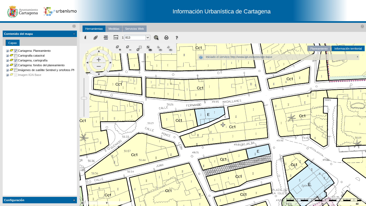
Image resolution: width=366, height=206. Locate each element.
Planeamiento (319, 48)
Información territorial (348, 48)
